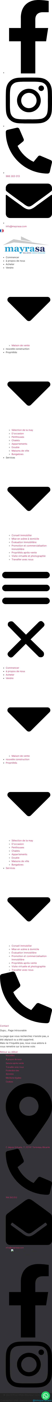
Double (15, 447)
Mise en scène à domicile (25, 538)
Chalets (16, 440)
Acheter (10, 264)
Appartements (19, 443)
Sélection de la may (22, 430)
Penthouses (18, 436)
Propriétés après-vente (24, 552)
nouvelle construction (17, 348)
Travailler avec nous (22, 559)
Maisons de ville (20, 450)
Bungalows (17, 454)
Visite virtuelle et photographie (28, 555)
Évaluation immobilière (24, 542)
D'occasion (18, 433)
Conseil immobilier (22, 535)
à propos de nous (15, 260)
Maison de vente (21, 345)
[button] (26, 613)
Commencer (12, 257)
